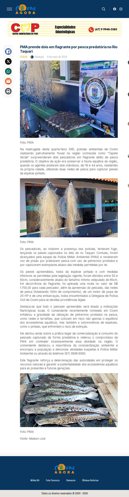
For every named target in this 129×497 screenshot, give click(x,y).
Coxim (23, 56)
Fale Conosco (53, 480)
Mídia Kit (35, 480)
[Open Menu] (9, 9)
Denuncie (70, 480)
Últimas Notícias (90, 480)
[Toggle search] (103, 9)
